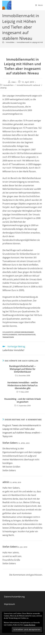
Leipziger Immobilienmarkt (24, 332)
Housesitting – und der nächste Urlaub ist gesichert (22, 400)
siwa (14, 82)
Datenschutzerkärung (14, 596)
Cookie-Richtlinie (29, 625)
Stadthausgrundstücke (27, 335)
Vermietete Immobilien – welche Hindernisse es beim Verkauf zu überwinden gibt (22, 385)
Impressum (9, 604)
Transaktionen (8, 337)
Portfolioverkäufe (9, 335)
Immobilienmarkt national (28, 85)
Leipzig (3, 87)
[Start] (3, 42)
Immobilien (8, 85)
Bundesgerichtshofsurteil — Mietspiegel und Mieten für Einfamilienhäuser (22, 369)
